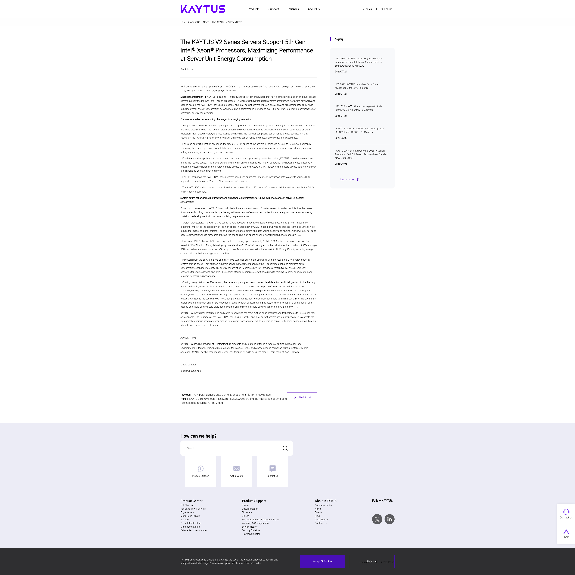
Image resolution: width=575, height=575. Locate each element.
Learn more (350, 179)
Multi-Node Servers (190, 516)
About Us (195, 22)
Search (368, 9)
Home (183, 22)
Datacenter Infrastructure (193, 530)
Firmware (247, 512)
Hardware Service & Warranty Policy (261, 519)
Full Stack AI (186, 505)
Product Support (200, 475)
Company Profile (323, 505)
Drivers (245, 505)
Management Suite (190, 526)
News (206, 22)
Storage (184, 519)
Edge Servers (187, 512)
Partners (293, 9)
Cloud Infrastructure (190, 523)
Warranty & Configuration (255, 523)
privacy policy (232, 563)
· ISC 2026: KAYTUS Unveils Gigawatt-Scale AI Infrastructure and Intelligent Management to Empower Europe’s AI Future (359, 62)
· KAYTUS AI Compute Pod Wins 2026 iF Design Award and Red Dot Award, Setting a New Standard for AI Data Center (361, 154)
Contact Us (272, 475)
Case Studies (322, 519)
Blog (317, 516)
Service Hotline (250, 526)
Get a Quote (236, 475)
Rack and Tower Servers (193, 508)
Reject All (372, 561)
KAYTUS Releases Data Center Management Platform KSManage (232, 394)
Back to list (302, 397)
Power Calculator (251, 534)
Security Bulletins (251, 530)
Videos (245, 516)
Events (318, 512)
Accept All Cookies (322, 561)
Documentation (250, 508)
